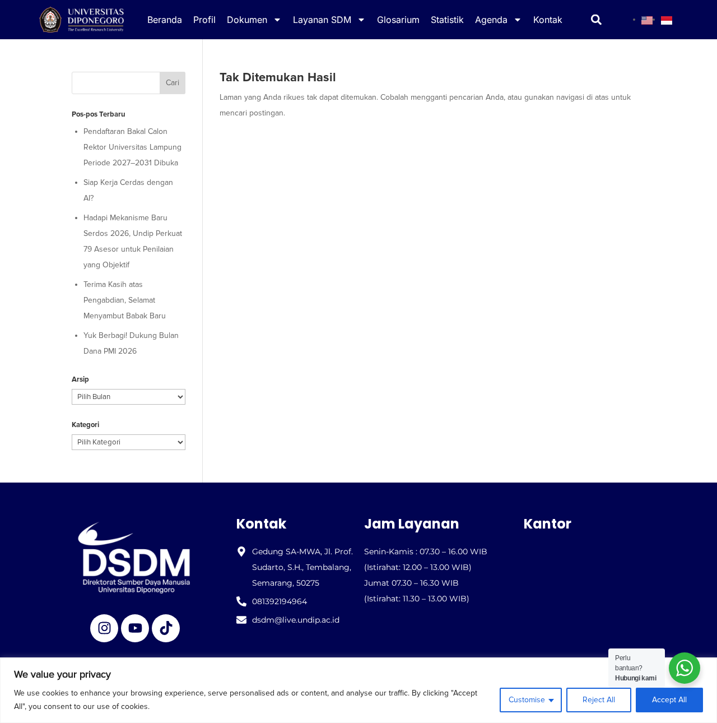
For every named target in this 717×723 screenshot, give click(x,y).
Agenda (491, 19)
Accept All (669, 700)
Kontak (547, 19)
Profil (204, 19)
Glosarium (398, 19)
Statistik (447, 19)
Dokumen (247, 19)
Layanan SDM (322, 19)
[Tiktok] (166, 628)
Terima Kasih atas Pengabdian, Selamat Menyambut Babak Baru (124, 300)
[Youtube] (135, 628)
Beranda (164, 19)
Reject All (599, 700)
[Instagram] (104, 628)
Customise (527, 700)
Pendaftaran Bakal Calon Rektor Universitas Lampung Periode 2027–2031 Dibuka (132, 147)
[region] (358, 690)
